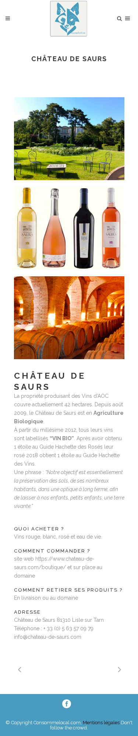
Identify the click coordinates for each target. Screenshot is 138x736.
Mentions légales (101, 722)
